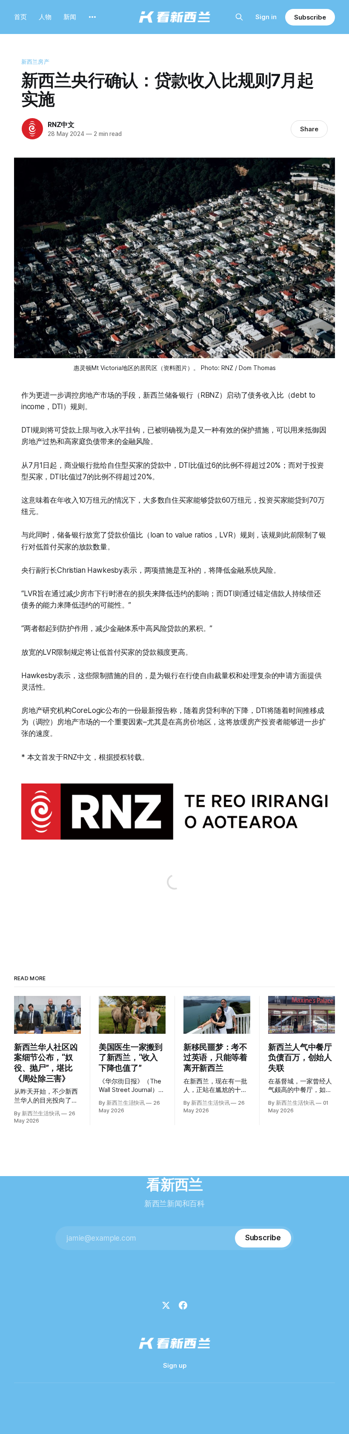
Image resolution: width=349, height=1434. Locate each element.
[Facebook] (183, 1305)
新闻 (69, 17)
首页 (20, 17)
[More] (92, 17)
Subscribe (310, 17)
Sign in (266, 17)
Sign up (174, 1365)
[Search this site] (239, 17)
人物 (45, 17)
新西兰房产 (35, 61)
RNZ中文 (61, 124)
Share (309, 129)
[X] (166, 1305)
